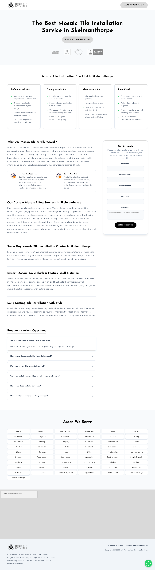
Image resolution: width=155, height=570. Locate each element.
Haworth (42, 467)
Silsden (113, 462)
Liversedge (112, 447)
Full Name (125, 164)
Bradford (42, 431)
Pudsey (113, 436)
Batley (136, 431)
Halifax (113, 431)
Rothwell (42, 447)
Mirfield (65, 447)
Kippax (42, 462)
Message (125, 208)
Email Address (125, 175)
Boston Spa (113, 472)
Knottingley (113, 452)
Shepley (89, 467)
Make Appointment (134, 5)
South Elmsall (136, 457)
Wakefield (89, 431)
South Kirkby (89, 462)
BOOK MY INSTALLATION (77, 39)
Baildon (136, 447)
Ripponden (89, 472)
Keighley (42, 436)
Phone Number (125, 186)
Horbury (18, 462)
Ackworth (136, 467)
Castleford (65, 436)
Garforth (42, 452)
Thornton (113, 467)
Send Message (125, 225)
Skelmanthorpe (18, 478)
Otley (89, 452)
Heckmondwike (136, 452)
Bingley (65, 442)
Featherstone (112, 457)
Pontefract (18, 442)
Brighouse (89, 436)
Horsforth (89, 447)
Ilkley (66, 452)
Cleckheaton (65, 457)
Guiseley (18, 457)
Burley (18, 467)
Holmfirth (89, 442)
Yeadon (19, 447)
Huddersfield (65, 431)
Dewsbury (18, 436)
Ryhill (42, 472)
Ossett (136, 442)
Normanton (113, 442)
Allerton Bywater (65, 472)
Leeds (18, 431)
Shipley (42, 442)
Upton (65, 467)
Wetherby (89, 457)
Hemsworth (66, 462)
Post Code (125, 196)
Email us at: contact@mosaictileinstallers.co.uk (128, 545)
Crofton (18, 472)
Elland (18, 452)
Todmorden (42, 457)
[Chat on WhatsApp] (148, 563)
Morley (136, 436)
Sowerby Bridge (136, 472)
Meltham (136, 462)
